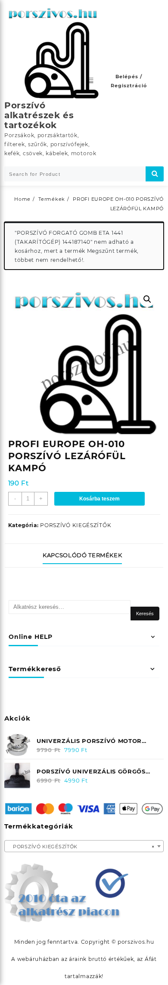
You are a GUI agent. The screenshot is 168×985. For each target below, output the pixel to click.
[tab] (84, 555)
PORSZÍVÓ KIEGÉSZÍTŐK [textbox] (81, 847)
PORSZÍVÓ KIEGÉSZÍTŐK (75, 525)
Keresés (145, 613)
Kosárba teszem (99, 499)
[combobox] (84, 846)
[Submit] (155, 173)
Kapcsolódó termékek (82, 555)
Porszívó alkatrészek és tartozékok (39, 115)
